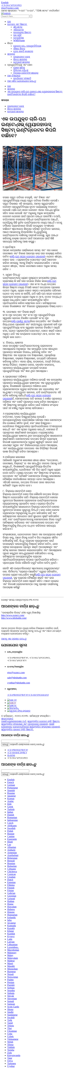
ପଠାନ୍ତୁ (5, 744)
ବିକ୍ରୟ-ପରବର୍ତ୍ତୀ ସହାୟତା (25, 73)
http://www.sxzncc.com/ (12, 615)
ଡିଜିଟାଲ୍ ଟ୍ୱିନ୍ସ (20, 70)
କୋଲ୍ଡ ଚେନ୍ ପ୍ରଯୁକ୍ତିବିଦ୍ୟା (27, 46)
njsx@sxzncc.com (16, 672)
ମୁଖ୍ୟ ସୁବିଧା (19, 67)
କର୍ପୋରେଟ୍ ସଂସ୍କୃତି (22, 78)
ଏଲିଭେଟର (18, 29)
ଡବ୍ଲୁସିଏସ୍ (18, 37)
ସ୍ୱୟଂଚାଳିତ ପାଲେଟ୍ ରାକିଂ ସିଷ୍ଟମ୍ (17, 729)
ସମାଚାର (11, 54)
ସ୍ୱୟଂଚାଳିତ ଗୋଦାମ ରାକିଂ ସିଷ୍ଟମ (43, 721)
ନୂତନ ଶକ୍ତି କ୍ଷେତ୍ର (23, 51)
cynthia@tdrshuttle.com (18, 682)
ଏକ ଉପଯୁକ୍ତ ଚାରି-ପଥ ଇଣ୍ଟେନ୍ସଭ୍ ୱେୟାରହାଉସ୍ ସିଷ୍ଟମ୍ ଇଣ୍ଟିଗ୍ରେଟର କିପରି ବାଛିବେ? (34, 93)
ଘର (9, 21)
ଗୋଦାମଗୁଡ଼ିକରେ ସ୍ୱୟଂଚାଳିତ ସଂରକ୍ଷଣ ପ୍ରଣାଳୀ (36, 726)
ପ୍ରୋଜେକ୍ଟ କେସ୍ (21, 56)
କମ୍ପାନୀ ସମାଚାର (21, 62)
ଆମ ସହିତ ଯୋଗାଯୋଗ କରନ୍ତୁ (21, 81)
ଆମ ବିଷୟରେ (13, 75)
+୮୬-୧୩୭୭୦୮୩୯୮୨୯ (17, 695)
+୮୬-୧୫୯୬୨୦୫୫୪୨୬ (38, 695)
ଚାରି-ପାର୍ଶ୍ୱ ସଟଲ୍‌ (20, 321)
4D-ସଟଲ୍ (17, 27)
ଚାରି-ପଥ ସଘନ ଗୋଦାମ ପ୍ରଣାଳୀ (27, 256)
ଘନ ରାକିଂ (17, 35)
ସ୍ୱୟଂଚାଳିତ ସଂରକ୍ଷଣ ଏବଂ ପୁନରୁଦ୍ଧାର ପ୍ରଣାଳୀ (24, 724)
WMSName (19, 40)
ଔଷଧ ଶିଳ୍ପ (19, 48)
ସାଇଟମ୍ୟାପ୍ (7, 718)
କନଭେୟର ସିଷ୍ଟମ (22, 32)
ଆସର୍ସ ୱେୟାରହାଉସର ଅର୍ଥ (13, 721)
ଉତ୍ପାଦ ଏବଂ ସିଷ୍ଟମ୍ (17, 24)
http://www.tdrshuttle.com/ (14, 618)
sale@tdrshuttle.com (17, 677)
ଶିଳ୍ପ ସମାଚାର (20, 59)
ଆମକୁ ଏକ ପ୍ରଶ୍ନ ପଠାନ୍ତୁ (14, 638)
